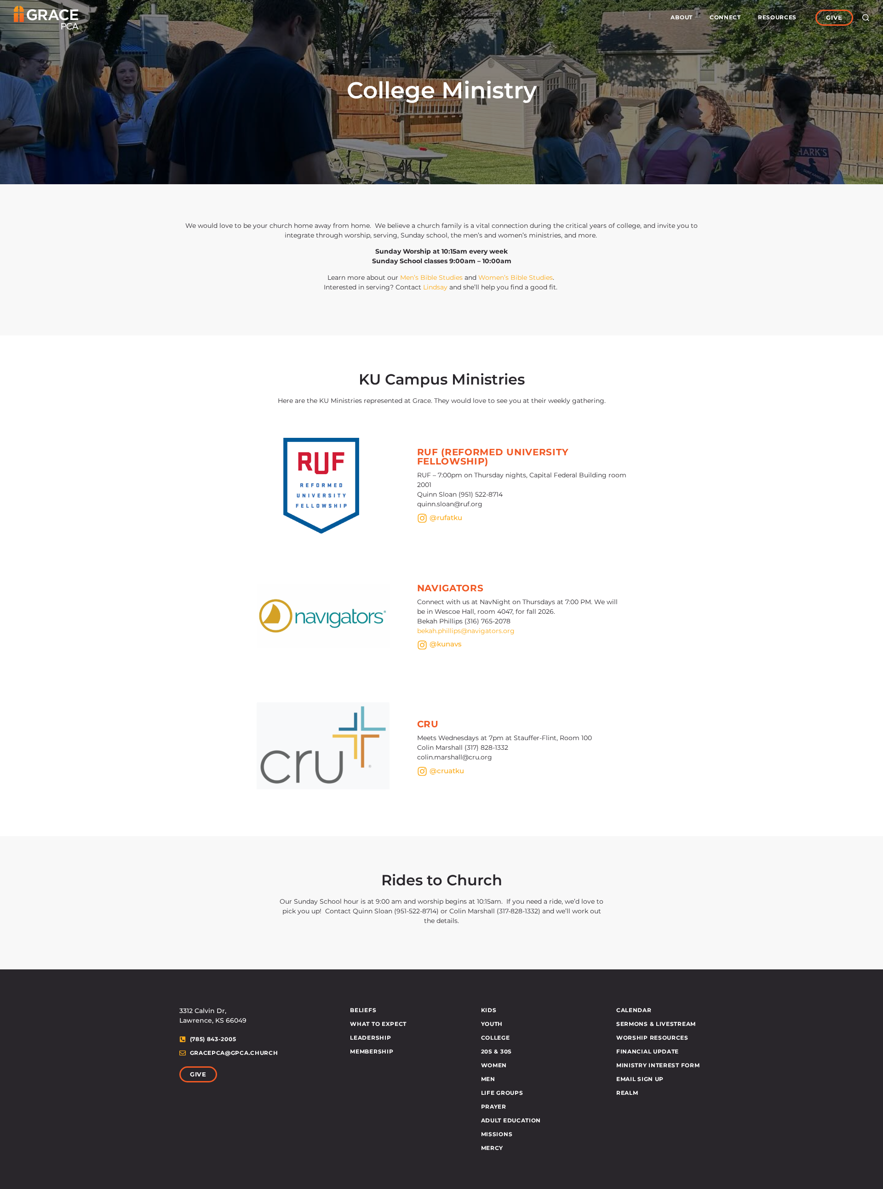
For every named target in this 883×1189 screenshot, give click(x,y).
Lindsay (435, 287)
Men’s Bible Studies (432, 277)
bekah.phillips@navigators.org (466, 631)
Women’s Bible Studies (515, 277)
